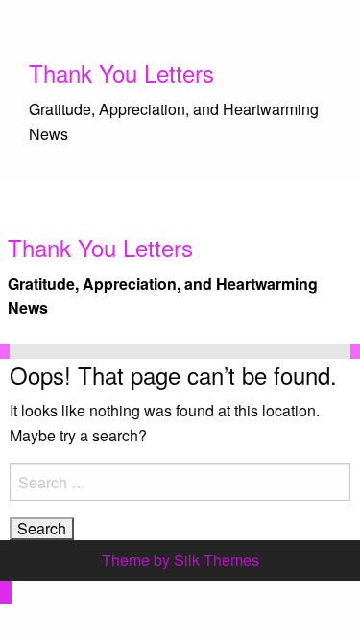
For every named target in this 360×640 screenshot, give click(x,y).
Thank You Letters (121, 72)
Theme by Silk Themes (180, 560)
